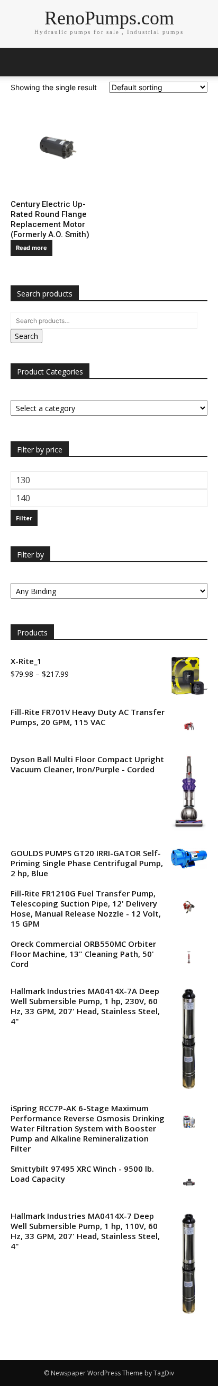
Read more (31, 247)
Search (26, 336)
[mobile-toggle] (18, 62)
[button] (203, 62)
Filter (24, 518)
